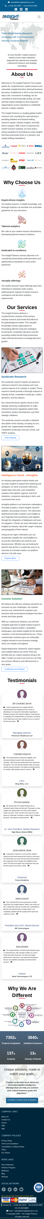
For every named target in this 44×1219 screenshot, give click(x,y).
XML (3, 1129)
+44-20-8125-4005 (30, 6)
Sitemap (4, 1177)
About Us (5, 1117)
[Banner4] (28, 39)
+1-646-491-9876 (14, 6)
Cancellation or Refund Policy (12, 1147)
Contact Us (5, 1120)
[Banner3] (24, 39)
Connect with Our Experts (22, 1100)
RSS (3, 1126)
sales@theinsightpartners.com (22, 2)
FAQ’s (3, 1150)
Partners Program (8, 1168)
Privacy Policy (6, 1141)
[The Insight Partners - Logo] (11, 16)
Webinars (5, 1171)
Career (4, 1123)
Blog (3, 1174)
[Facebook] (16, 9)
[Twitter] (21, 9)
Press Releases (7, 1165)
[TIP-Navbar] (39, 16)
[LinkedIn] (26, 9)
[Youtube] (22, 1191)
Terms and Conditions (9, 1144)
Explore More (10, 558)
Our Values (5, 1153)
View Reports (10, 438)
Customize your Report (14, 669)
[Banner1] (15, 39)
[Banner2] (20, 39)
